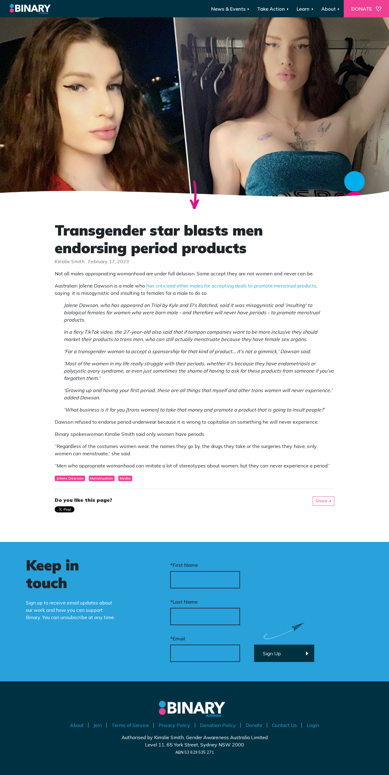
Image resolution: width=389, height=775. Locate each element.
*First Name (184, 565)
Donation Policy (218, 725)
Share (321, 501)
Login (313, 725)
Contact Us (284, 725)
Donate (254, 725)
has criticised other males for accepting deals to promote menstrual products (231, 286)
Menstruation (101, 478)
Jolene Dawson (70, 478)
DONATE (361, 9)
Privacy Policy (174, 725)
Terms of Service (130, 725)
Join (97, 725)
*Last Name (184, 602)
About (77, 725)
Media (125, 478)
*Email (177, 639)
